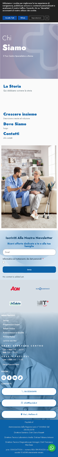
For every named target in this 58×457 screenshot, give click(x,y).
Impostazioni (36, 18)
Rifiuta (23, 18)
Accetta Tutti (9, 18)
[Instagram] (3, 377)
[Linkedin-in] (14, 377)
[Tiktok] (20, 377)
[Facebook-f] (9, 377)
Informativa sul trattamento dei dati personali (22, 259)
